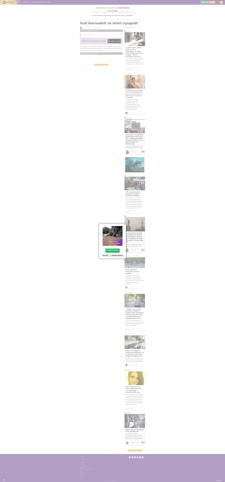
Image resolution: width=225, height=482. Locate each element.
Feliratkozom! (112, 250)
